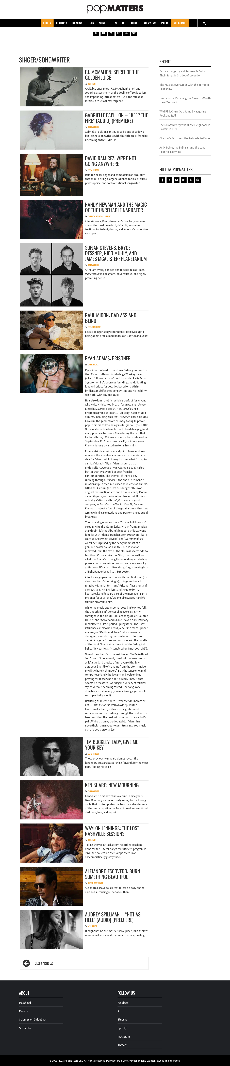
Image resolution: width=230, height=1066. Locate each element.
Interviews (149, 23)
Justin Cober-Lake (95, 883)
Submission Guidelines (33, 1019)
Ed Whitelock (93, 170)
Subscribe (180, 23)
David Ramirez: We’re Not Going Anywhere (110, 160)
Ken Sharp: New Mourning (112, 785)
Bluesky (122, 1019)
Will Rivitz (92, 926)
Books (134, 23)
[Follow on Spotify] (134, 32)
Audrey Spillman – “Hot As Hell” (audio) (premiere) (112, 917)
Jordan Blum (93, 126)
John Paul (92, 83)
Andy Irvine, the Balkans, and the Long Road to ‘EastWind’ (182, 149)
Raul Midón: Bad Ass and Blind (110, 317)
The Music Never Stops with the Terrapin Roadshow (184, 87)
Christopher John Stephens (99, 216)
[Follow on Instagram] (119, 32)
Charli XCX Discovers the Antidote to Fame (184, 138)
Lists (91, 23)
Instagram (124, 1036)
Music (102, 23)
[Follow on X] (96, 32)
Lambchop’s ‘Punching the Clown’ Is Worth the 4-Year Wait (185, 100)
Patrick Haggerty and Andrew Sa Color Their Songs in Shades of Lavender (182, 73)
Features (61, 23)
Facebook (123, 1003)
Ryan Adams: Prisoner (108, 358)
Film (114, 23)
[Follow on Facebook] (111, 32)
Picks (165, 23)
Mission (23, 1011)
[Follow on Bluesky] (104, 32)
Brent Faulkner (94, 327)
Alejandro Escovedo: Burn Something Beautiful (112, 873)
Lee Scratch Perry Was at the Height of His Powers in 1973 (184, 127)
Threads (122, 1045)
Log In (47, 23)
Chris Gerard (93, 791)
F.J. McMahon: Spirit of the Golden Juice (112, 74)
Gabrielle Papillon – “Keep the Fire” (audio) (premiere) (116, 117)
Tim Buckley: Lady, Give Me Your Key (111, 744)
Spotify (122, 1028)
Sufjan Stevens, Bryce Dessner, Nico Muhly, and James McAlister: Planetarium (116, 253)
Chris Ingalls (94, 364)
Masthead (25, 1003)
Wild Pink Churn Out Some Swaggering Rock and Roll (182, 113)
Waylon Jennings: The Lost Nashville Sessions (112, 830)
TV (123, 23)
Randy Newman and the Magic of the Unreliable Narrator (116, 207)
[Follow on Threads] (126, 32)
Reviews (77, 23)
